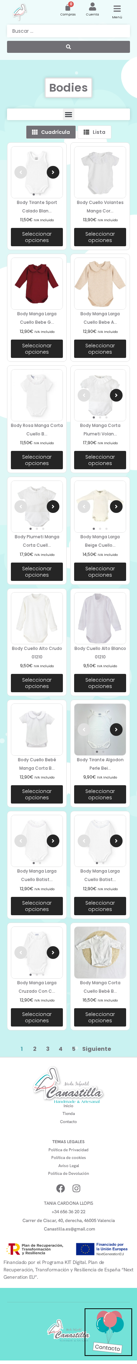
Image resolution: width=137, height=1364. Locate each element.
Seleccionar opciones (37, 237)
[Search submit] (68, 47)
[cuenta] (93, 6)
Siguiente (96, 1049)
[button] (68, 114)
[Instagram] (76, 1188)
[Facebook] (60, 1188)
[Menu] (117, 9)
